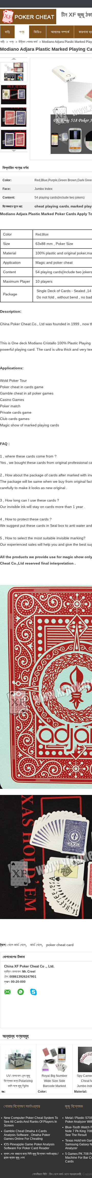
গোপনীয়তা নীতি (39, 1174)
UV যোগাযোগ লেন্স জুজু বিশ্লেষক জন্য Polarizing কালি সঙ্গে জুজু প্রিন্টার (18, 1081)
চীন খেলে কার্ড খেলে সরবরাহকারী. (66, 1174)
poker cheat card (60, 945)
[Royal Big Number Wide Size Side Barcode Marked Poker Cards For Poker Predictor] (54, 1059)
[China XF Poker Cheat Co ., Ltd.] (28, 16)
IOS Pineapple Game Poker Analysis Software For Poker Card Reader (29, 1146)
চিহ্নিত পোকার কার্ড (28, 42)
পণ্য (21, 32)
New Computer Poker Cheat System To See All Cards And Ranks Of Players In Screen (31, 1121)
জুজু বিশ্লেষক (74, 1106)
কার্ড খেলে (36, 945)
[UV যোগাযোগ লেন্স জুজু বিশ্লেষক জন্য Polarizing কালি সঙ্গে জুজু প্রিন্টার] (18, 1059)
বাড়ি (7, 32)
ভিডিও (37, 32)
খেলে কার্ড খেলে (16, 945)
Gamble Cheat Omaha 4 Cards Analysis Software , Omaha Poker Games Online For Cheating (27, 1135)
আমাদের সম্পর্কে (60, 32)
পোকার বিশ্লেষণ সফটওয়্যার (22, 1106)
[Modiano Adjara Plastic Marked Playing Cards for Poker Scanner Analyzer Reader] (13, 72)
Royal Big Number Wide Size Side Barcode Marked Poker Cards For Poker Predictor (54, 1081)
